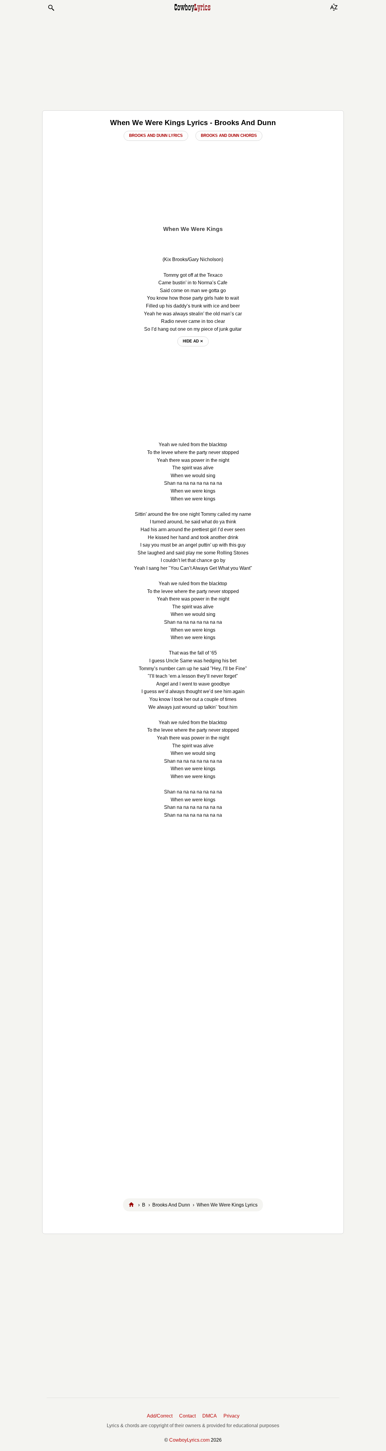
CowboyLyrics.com (189, 1440)
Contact (187, 1415)
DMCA (209, 1415)
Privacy (231, 1415)
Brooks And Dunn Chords (229, 135)
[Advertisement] (193, 61)
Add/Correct (159, 1415)
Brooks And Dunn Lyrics (156, 135)
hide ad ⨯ (193, 341)
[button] (51, 7)
